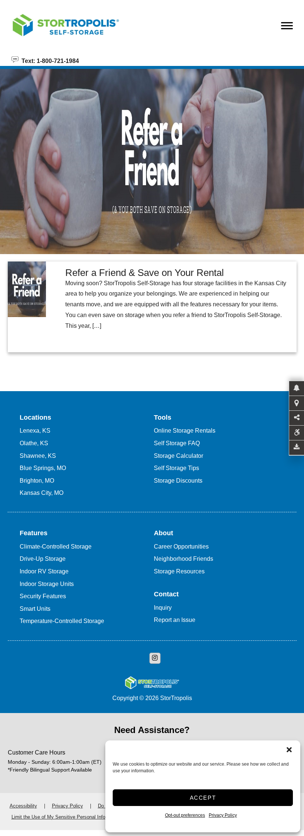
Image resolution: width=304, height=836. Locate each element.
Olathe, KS (34, 443)
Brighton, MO (37, 480)
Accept (203, 798)
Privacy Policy (223, 815)
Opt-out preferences (185, 815)
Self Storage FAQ (177, 443)
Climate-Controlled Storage (56, 546)
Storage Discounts (178, 480)
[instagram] (155, 658)
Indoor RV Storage (44, 571)
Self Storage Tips (176, 468)
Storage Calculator (178, 456)
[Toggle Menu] (287, 27)
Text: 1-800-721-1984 (49, 60)
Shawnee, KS (38, 456)
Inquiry (163, 607)
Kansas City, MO (41, 493)
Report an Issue (174, 620)
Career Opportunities (181, 546)
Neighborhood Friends (183, 559)
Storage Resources (179, 571)
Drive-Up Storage (43, 559)
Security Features (43, 596)
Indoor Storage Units (47, 584)
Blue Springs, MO (43, 468)
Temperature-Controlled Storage (62, 621)
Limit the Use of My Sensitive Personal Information (66, 817)
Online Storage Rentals (184, 430)
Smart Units (35, 609)
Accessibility (23, 806)
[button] (289, 749)
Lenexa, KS (35, 430)
